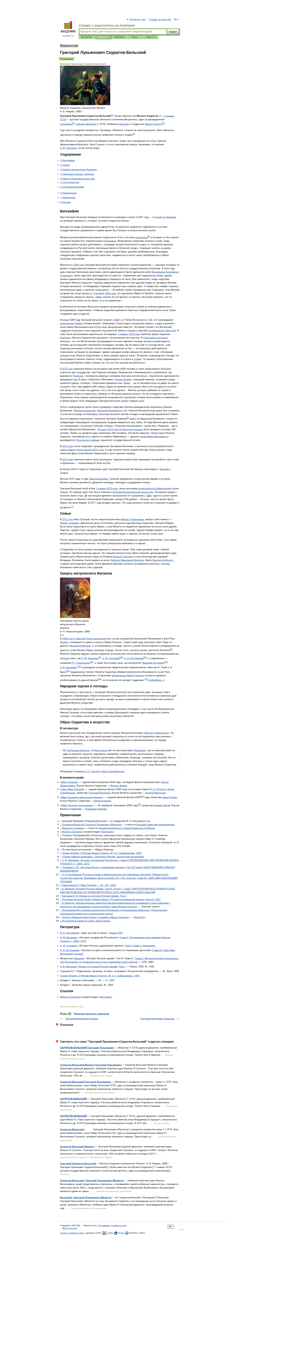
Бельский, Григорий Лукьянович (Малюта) (85, 1197)
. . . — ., (89, 885)
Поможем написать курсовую (91, 1013)
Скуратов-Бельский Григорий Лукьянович (85, 1081)
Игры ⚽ (150, 37)
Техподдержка (104, 1225)
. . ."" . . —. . (119, 878)
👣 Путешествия (70, 1228)
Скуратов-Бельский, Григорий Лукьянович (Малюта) (92, 1180)
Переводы (119, 37)
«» (155, 337)
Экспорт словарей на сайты (72, 1233)
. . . (94, 895)
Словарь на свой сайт (160, 19)
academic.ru (68, 36)
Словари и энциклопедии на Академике (107, 25)
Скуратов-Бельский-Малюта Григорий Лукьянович (90, 1064)
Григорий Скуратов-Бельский (78, 1163)
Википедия (86, 37)
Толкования (102, 37)
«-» (86, 920)
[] (112, 115)
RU (175, 19)
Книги (135, 37)
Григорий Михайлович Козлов (81, 1018)
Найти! (173, 31)
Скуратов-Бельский (72, 1129)
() (153, 662)
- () (92, 824)
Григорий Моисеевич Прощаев (157, 1018)
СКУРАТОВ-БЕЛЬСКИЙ (73, 1098)
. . (68, 148)
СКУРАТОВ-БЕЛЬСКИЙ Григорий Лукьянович (87, 1047)
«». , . (103, 856)
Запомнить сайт (138, 19)
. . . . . (101, 853)
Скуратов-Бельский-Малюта (77, 1146)
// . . (111, 899)
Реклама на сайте (119, 1225)
